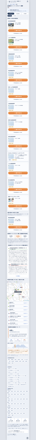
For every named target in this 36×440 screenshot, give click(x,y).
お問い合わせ (19, 428)
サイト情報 (15, 428)
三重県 (9, 403)
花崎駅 (23, 361)
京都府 (15, 403)
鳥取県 (9, 408)
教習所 (25, 13)
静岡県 (9, 400)
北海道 (9, 391)
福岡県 (9, 413)
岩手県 (15, 391)
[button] (8, 284)
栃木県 (12, 394)
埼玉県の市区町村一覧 (23, 384)
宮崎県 (24, 413)
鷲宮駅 (20, 361)
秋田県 (21, 391)
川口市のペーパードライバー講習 (12, 372)
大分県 (21, 413)
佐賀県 (12, 413)
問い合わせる (19, 33)
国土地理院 (27, 300)
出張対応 (18, 13)
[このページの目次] (27, 438)
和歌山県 (9, 405)
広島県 (18, 408)
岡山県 (15, 408)
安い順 (15, 15)
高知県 (12, 410)
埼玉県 (11, 4)
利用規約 (12, 428)
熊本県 (18, 413)
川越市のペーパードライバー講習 (12, 368)
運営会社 (10, 428)
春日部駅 (13, 361)
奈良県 (24, 403)
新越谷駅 (12, 359)
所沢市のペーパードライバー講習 (12, 375)
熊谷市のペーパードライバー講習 (12, 382)
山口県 (21, 408)
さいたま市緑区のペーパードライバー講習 (13, 379)
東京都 (24, 394)
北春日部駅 (16, 361)
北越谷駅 (19, 359)
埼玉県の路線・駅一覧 (11, 386)
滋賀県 (12, 403)
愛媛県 (9, 410)
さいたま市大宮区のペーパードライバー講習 (13, 384)
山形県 (24, 391)
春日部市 (14, 4)
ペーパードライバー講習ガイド (12, 434)
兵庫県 (21, 403)
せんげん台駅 (26, 359)
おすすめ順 (9, 15)
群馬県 (15, 394)
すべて (11, 13)
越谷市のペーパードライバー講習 (22, 375)
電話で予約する (19, 30)
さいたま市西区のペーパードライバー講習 (13, 370)
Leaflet (25, 300)
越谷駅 (15, 359)
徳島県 (24, 408)
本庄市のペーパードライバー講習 (22, 382)
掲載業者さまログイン (24, 428)
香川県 (27, 408)
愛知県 (12, 400)
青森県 (12, 391)
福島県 (27, 391)
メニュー (27, 2)
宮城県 (18, 391)
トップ (8, 4)
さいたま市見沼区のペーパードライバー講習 (13, 377)
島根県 (12, 408)
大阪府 (18, 403)
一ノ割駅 (9, 361)
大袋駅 (22, 359)
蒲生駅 (9, 359)
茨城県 (9, 394)
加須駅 (26, 361)
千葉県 (21, 394)
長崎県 (15, 413)
